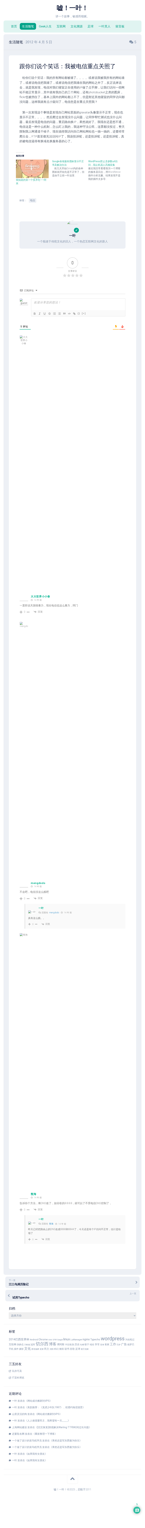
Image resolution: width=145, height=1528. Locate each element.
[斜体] (39, 314)
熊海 (33, 1194)
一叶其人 (104, 26)
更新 (42, 1349)
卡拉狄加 (69, 1344)
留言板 (119, 26)
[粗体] (34, 314)
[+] (84, 313)
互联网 (61, 26)
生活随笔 (28, 26)
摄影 (21, 1349)
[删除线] (49, 314)
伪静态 (20, 1344)
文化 (27, 1349)
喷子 (87, 1344)
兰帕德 (27, 1345)
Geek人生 (45, 26)
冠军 (33, 1344)
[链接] (74, 314)
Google (60, 1340)
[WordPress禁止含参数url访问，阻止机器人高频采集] (106, 170)
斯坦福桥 (35, 1349)
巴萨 (119, 1345)
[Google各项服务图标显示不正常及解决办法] (70, 168)
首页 (14, 26)
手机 (11, 1349)
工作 (113, 1344)
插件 (16, 1349)
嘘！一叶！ (72, 8)
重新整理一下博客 (45, 1433)
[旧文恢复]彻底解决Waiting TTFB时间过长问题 (63, 1427)
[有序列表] (54, 314)
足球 (91, 26)
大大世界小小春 (40, 596)
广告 (124, 1344)
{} (79, 313)
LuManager (76, 1339)
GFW (55, 1340)
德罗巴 (130, 1344)
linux (66, 1339)
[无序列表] (59, 314)
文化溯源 (77, 26)
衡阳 (61, 1349)
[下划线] (44, 314)
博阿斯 (60, 1344)
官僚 (102, 1345)
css (50, 1339)
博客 (52, 1344)
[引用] (64, 314)
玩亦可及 (17, 1371)
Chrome (43, 1339)
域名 (92, 1344)
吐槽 (82, 1345)
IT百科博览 (18, 1377)
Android (34, 1339)
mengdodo (38, 883)
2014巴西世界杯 (19, 1339)
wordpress (113, 1339)
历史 (77, 1344)
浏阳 (52, 1349)
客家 (107, 1344)
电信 (32, 200)
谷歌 (72, 1348)
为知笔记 (129, 1339)
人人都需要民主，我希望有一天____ (47, 1420)
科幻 (56, 1349)
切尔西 (42, 1343)
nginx (86, 1339)
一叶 (41, 908)
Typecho (95, 1339)
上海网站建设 (19, 1427)
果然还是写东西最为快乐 (65, 1440)
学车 (97, 1344)
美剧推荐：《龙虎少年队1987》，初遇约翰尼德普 (55, 1407)
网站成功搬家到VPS (38, 1400)
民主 (46, 1348)
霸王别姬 (85, 1349)
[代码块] (69, 314)
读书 (66, 1348)
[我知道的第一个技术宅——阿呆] (32, 169)
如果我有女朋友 (36, 1453)
